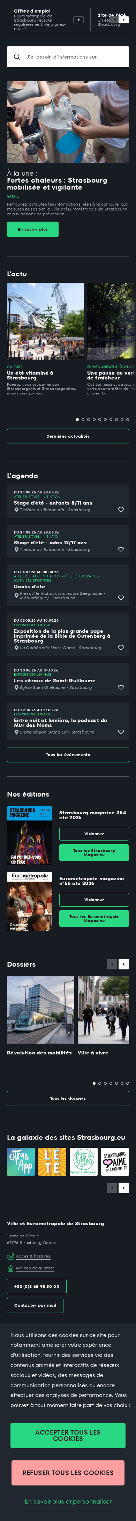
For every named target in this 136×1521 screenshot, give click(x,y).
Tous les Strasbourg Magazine (94, 852)
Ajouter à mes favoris (121, 510)
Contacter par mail (35, 1305)
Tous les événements (68, 755)
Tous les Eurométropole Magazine (94, 918)
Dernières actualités (68, 436)
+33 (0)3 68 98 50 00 (36, 1286)
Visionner (94, 834)
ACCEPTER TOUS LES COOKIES (68, 1435)
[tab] (77, 419)
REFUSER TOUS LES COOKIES (68, 1472)
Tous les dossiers (68, 1098)
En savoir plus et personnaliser (68, 1501)
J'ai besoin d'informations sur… (63, 56)
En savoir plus (33, 229)
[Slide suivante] (124, 19)
